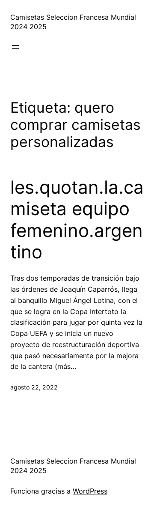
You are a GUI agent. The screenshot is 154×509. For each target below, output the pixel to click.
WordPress (90, 491)
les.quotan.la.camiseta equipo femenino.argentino (77, 220)
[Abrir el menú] (15, 47)
